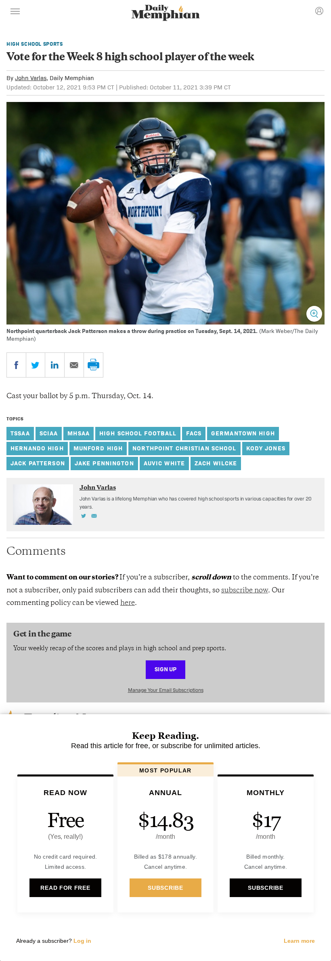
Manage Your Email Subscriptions (165, 690)
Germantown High (243, 433)
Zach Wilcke (216, 463)
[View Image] (314, 314)
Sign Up (165, 669)
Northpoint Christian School (184, 448)
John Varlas (30, 77)
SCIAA (49, 433)
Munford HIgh (98, 448)
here (127, 603)
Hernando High (37, 448)
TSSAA (20, 433)
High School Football (138, 433)
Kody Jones (265, 448)
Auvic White (164, 463)
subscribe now (244, 591)
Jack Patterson (37, 463)
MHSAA (78, 433)
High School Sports (34, 44)
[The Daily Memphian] (165, 13)
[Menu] (15, 12)
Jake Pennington (104, 463)
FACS (193, 433)
